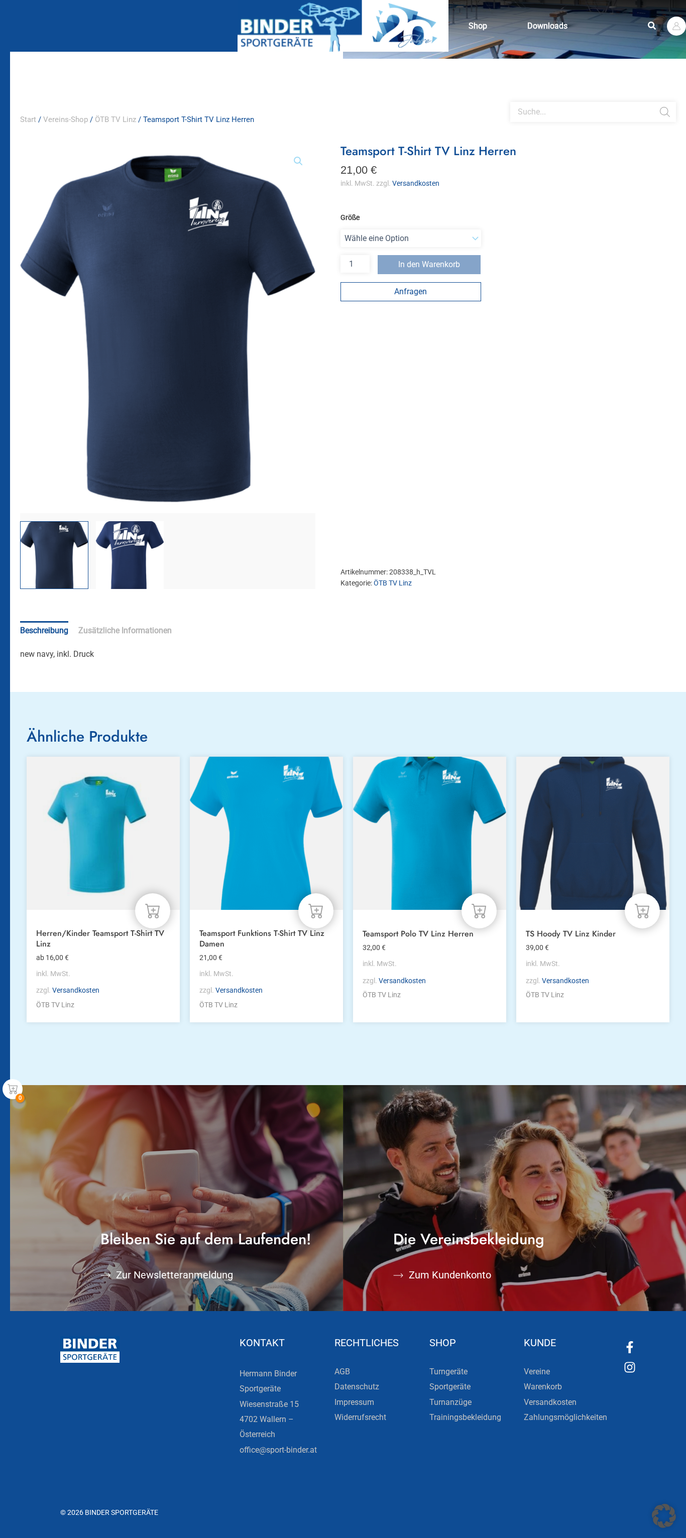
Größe (350, 217)
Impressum (354, 1402)
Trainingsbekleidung (465, 1417)
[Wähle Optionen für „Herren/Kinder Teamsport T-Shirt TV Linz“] (152, 910)
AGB (342, 1371)
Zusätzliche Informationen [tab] (125, 630)
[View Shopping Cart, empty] (13, 1089)
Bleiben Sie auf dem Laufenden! (205, 1239)
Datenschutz (356, 1386)
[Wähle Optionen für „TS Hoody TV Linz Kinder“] (642, 910)
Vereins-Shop (65, 119)
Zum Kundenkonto (450, 1275)
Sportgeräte (450, 1386)
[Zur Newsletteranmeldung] (105, 1275)
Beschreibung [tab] (44, 630)
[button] (652, 26)
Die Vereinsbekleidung (468, 1239)
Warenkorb (543, 1386)
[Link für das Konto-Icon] (676, 26)
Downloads (547, 26)
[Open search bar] (515, 98)
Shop (478, 26)
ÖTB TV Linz (115, 119)
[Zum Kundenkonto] (398, 1275)
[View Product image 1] (54, 555)
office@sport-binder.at (278, 1450)
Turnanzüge (450, 1402)
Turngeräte (448, 1371)
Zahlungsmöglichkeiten (565, 1417)
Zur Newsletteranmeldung (174, 1275)
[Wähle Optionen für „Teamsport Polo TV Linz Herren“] (479, 910)
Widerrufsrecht (360, 1417)
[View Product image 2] (130, 555)
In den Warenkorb (429, 264)
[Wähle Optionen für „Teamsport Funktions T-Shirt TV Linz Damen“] (315, 910)
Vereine (537, 1371)
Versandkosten (415, 183)
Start (28, 119)
